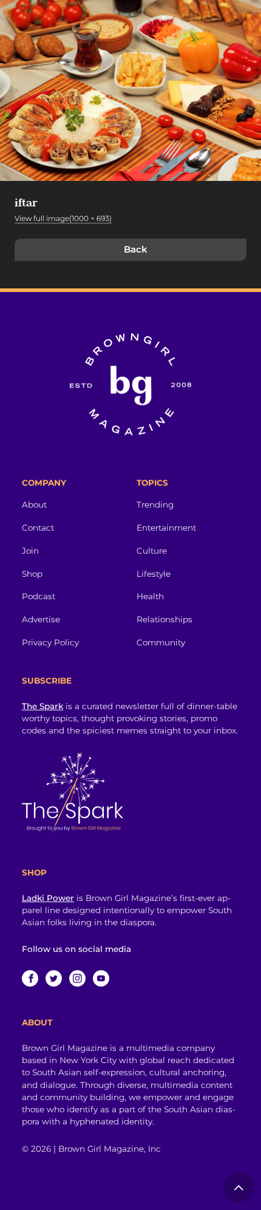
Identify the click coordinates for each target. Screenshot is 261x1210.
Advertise (41, 619)
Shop (32, 574)
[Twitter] (54, 978)
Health (150, 596)
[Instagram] (77, 978)
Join (30, 551)
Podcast (38, 596)
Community (161, 642)
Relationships (164, 619)
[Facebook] (30, 978)
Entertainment (166, 527)
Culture (152, 551)
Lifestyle (154, 574)
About (34, 504)
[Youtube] (101, 978)
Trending (155, 504)
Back (135, 249)
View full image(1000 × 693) (63, 218)
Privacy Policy (50, 642)
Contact (38, 527)
